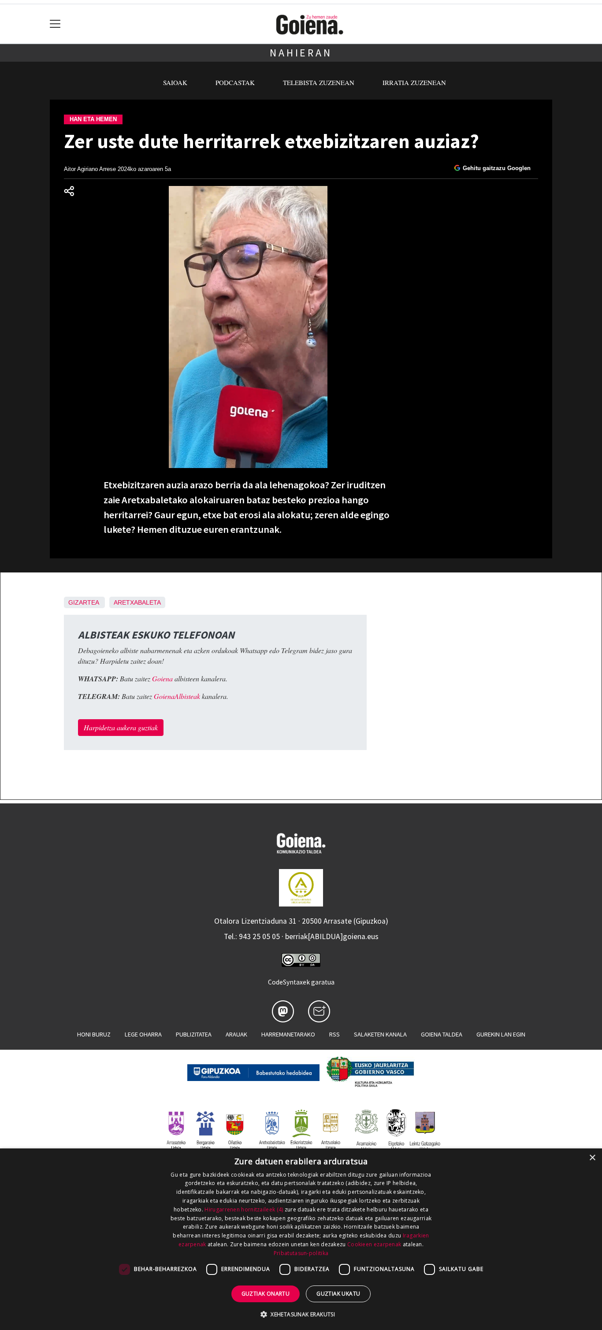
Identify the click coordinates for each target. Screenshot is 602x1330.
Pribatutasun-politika (301, 1253)
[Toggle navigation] (55, 24)
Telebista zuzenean (318, 82)
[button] (301, 1314)
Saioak (175, 82)
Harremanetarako (288, 1034)
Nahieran (301, 52)
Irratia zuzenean (414, 82)
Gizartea (83, 602)
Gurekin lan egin (500, 1034)
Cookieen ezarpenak (374, 1244)
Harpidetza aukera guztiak (121, 727)
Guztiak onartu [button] (266, 1293)
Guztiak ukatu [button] (338, 1293)
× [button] (592, 1158)
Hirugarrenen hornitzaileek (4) (243, 1209)
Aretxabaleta (137, 602)
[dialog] (301, 1239)
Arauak (236, 1034)
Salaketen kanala (380, 1034)
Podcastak (235, 82)
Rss (334, 1034)
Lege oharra (143, 1034)
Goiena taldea (441, 1034)
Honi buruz (94, 1034)
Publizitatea (194, 1034)
